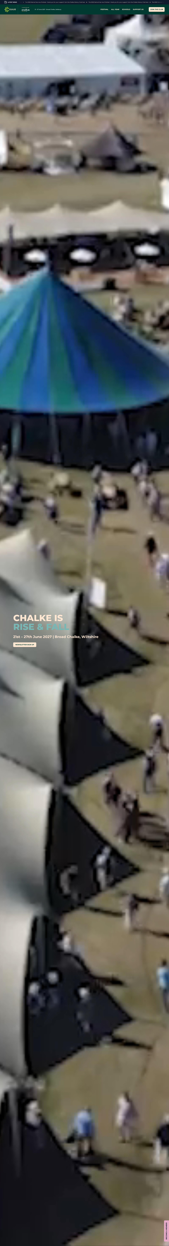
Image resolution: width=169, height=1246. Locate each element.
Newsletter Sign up (24, 645)
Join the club (156, 9)
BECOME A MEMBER (166, 1231)
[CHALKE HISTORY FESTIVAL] (17, 9)
